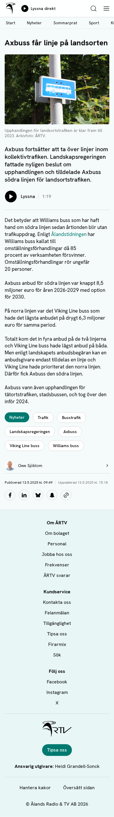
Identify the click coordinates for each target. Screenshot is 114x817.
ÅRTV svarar (57, 575)
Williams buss (66, 445)
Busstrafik (71, 417)
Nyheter (34, 22)
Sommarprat (65, 22)
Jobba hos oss (57, 554)
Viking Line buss (24, 445)
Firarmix (57, 644)
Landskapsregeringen (30, 431)
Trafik (43, 417)
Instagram (57, 692)
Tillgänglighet (57, 623)
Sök (57, 655)
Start (10, 22)
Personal (57, 544)
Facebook (57, 682)
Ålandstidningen (69, 234)
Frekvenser (57, 565)
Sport (94, 22)
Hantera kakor (35, 788)
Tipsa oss (57, 634)
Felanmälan (57, 613)
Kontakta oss (57, 602)
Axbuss (70, 431)
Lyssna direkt (43, 8)
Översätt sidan (79, 788)
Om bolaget (57, 533)
